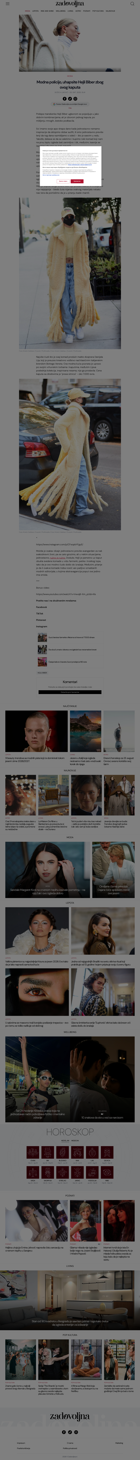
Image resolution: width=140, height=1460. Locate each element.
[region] (71, 166)
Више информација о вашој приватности (80, 164)
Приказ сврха (63, 181)
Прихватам (77, 181)
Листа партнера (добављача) (51, 175)
